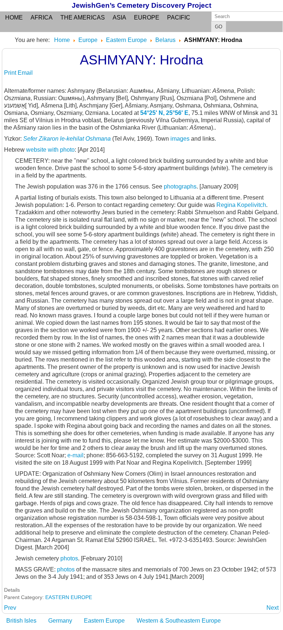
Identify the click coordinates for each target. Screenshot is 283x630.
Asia (119, 17)
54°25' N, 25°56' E (164, 113)
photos (69, 558)
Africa (42, 17)
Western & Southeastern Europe (179, 620)
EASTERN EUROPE (68, 597)
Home (14, 17)
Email (25, 73)
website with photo (50, 150)
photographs (180, 186)
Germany (60, 620)
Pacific (178, 17)
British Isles (21, 620)
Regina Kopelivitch (241, 205)
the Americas (82, 17)
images (180, 138)
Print (11, 73)
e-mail (75, 455)
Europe (146, 17)
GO (218, 26)
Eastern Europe (104, 620)
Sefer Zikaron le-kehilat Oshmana (67, 138)
